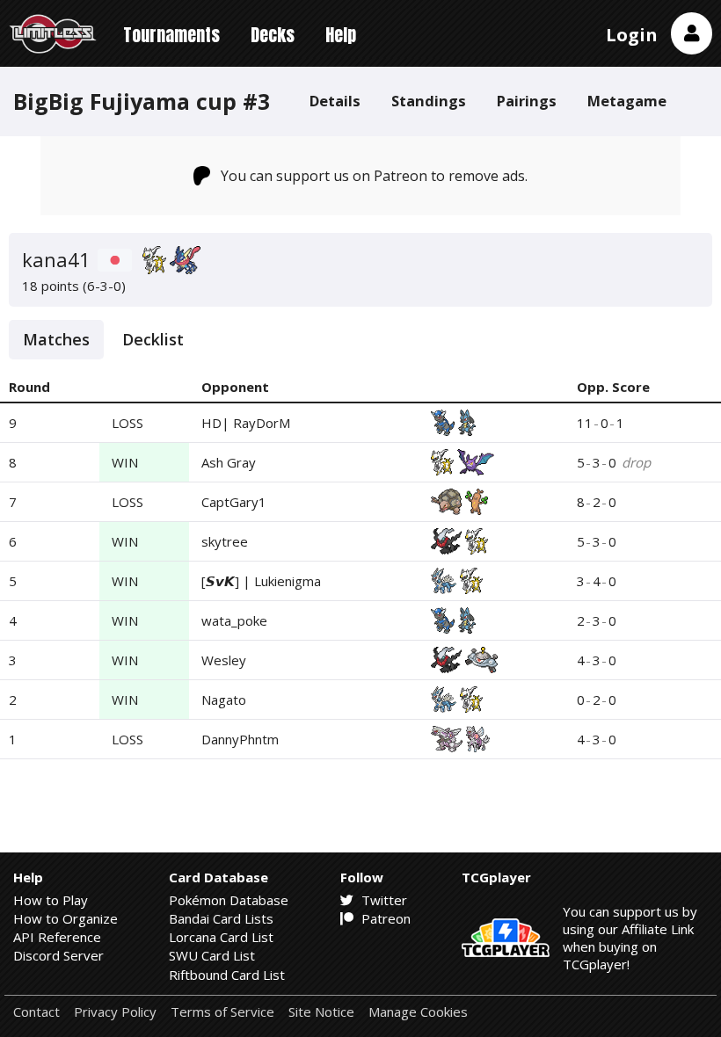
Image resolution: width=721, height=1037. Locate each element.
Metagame (626, 101)
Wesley (223, 660)
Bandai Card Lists (221, 918)
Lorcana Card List (221, 937)
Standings (428, 101)
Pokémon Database (228, 900)
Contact (36, 1011)
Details (335, 101)
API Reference (57, 937)
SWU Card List (212, 955)
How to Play (50, 900)
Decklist (153, 339)
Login (632, 35)
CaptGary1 (233, 502)
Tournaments (171, 34)
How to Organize (65, 918)
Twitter (382, 900)
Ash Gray (228, 462)
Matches (56, 339)
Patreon (384, 918)
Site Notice (321, 1011)
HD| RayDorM (245, 422)
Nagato (223, 699)
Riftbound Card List (227, 974)
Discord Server (58, 955)
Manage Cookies (418, 1011)
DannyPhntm (240, 739)
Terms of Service (222, 1011)
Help (340, 34)
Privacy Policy (115, 1011)
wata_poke (234, 620)
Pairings (527, 101)
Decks (273, 34)
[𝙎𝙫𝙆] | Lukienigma (261, 581)
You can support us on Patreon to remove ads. (374, 175)
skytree (224, 541)
